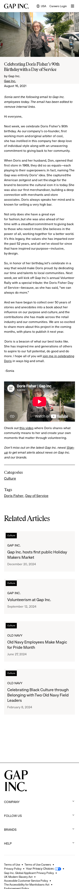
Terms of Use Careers (38, 864)
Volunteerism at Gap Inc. (29, 599)
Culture (10, 478)
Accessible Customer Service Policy (26, 880)
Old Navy (14, 635)
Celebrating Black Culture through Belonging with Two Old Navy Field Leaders (38, 695)
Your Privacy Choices (40, 868)
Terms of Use (12, 864)
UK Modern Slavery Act (18, 876)
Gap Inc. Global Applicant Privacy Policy (29, 873)
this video (26, 428)
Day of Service (36, 496)
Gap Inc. (10, 81)
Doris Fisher (13, 496)
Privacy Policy (12, 868)
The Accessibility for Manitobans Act (26, 884)
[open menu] (72, 6)
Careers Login (58, 6)
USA (41, 6)
